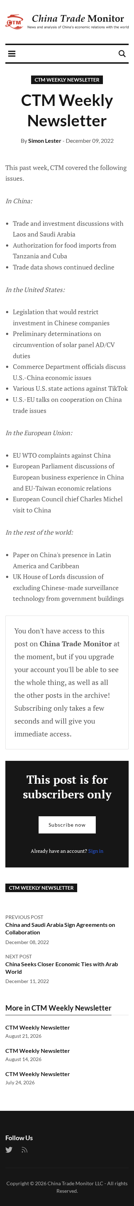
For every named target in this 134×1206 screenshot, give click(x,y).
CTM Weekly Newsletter (67, 80)
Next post (18, 956)
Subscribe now (67, 825)
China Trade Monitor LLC (75, 1183)
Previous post (24, 917)
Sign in (95, 850)
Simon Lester (44, 140)
